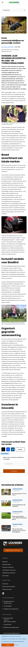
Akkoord (7, 645)
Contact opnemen (7, 589)
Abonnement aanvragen (8, 586)
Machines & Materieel (7, 47)
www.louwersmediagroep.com (12, 633)
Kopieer (20, 449)
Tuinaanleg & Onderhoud (8, 570)
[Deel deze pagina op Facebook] (8, 449)
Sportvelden (5, 575)
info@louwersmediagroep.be (11, 627)
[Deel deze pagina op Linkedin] (13, 449)
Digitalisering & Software (8, 572)
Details (16, 644)
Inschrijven (14, 471)
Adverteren (5, 583)
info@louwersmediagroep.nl (11, 609)
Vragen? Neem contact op (12, 550)
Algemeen (5, 561)
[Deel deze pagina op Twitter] (3, 449)
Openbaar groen (6, 564)
